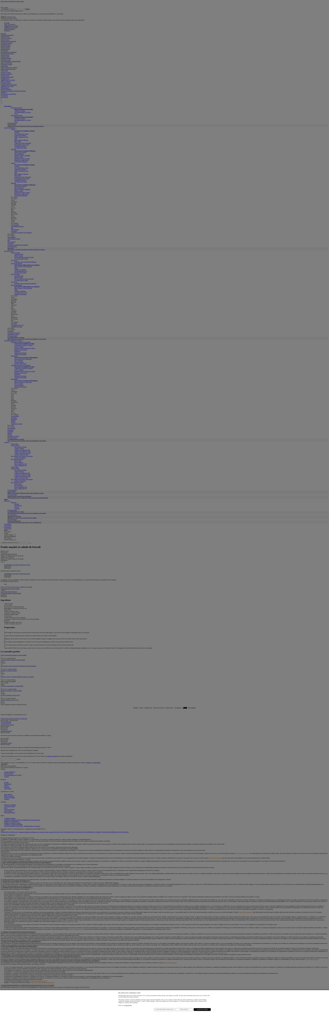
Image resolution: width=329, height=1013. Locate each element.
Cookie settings (184, 1009)
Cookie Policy (128, 1005)
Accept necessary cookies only (164, 1009)
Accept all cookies (202, 1009)
